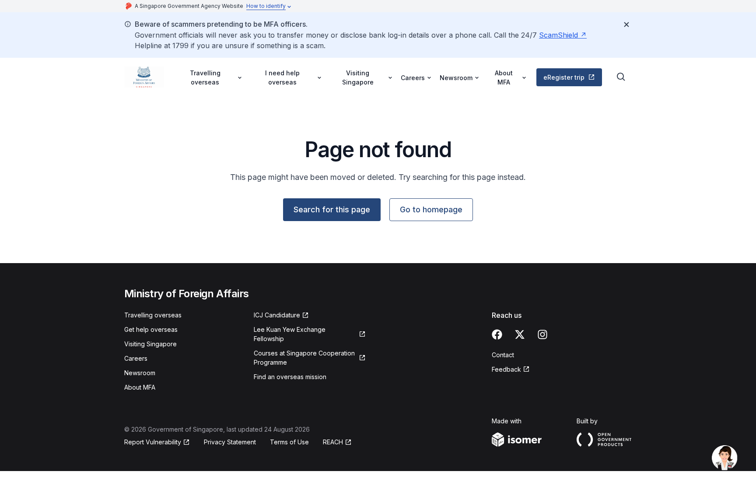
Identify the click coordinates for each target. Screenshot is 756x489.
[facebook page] (497, 334)
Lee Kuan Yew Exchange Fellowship (290, 334)
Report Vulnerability (152, 442)
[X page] (519, 334)
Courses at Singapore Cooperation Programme (304, 357)
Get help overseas (151, 329)
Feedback (506, 369)
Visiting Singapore (150, 344)
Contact (503, 355)
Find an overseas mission (290, 376)
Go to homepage (431, 209)
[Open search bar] (621, 77)
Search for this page (332, 209)
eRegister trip (563, 77)
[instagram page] (542, 334)
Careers (135, 358)
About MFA (139, 387)
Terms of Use (289, 442)
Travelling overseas (153, 315)
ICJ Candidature (277, 315)
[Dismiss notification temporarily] (626, 24)
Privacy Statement (230, 442)
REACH (333, 442)
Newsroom (139, 372)
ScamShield (558, 35)
